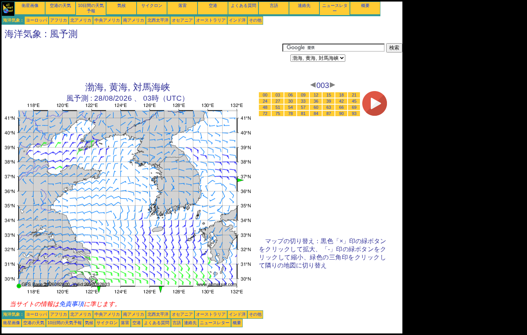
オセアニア (182, 20)
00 (265, 95)
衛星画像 (30, 5)
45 (354, 101)
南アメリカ (133, 20)
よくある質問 (243, 5)
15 (328, 95)
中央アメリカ (107, 20)
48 (265, 107)
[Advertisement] (142, 60)
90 (341, 113)
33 (303, 101)
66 (341, 107)
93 (354, 113)
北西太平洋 (158, 20)
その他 (255, 20)
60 (316, 107)
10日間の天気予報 (64, 322)
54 (290, 107)
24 (265, 101)
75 (277, 113)
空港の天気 (60, 5)
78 (290, 113)
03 (277, 95)
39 (328, 101)
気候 (121, 5)
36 (316, 101)
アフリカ (58, 20)
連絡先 (304, 5)
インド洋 (237, 20)
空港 (213, 5)
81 (303, 113)
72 (265, 113)
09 (303, 95)
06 (290, 95)
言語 (274, 5)
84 (316, 113)
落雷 (182, 5)
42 (341, 101)
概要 (365, 5)
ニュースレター (215, 322)
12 (316, 95)
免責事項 (71, 304)
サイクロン (151, 5)
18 (341, 95)
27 (277, 101)
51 (277, 107)
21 (354, 95)
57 (303, 107)
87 (328, 113)
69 (354, 107)
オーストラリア (211, 20)
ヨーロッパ (36, 20)
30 (290, 101)
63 (328, 107)
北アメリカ (80, 20)
